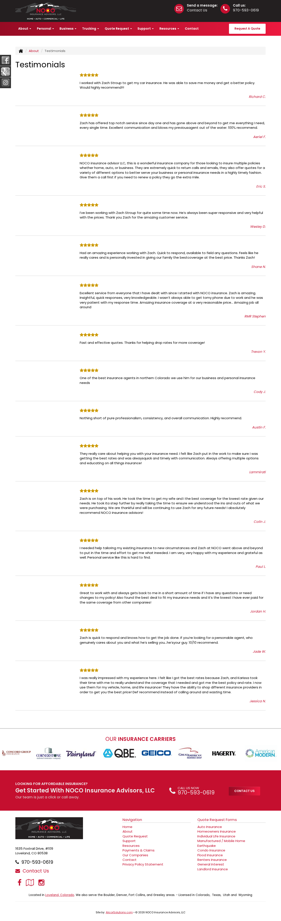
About (34, 50)
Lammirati (257, 472)
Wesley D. (258, 226)
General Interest (210, 864)
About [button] (23, 28)
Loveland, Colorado (59, 895)
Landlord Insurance (212, 869)
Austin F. (259, 427)
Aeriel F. (259, 136)
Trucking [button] (89, 28)
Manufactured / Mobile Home (221, 841)
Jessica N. (257, 701)
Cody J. (260, 391)
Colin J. (260, 521)
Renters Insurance (212, 859)
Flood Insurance (210, 855)
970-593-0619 (246, 10)
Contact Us (197, 10)
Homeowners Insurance (216, 831)
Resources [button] (168, 28)
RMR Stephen (255, 316)
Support (129, 841)
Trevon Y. (258, 351)
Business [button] (66, 28)
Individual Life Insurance (216, 836)
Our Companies (135, 855)
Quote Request (135, 836)
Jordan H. (258, 611)
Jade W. (259, 651)
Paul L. (261, 566)
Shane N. (258, 266)
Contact (192, 28)
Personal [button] (44, 28)
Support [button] (144, 28)
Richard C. (257, 96)
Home (127, 826)
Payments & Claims (138, 850)
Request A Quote (247, 29)
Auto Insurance (209, 826)
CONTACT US (244, 791)
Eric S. (261, 186)
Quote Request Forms (217, 819)
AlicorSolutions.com (119, 912)
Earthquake (206, 845)
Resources (131, 845)
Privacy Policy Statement (142, 864)
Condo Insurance (211, 850)
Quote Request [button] (117, 28)
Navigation (132, 819)
